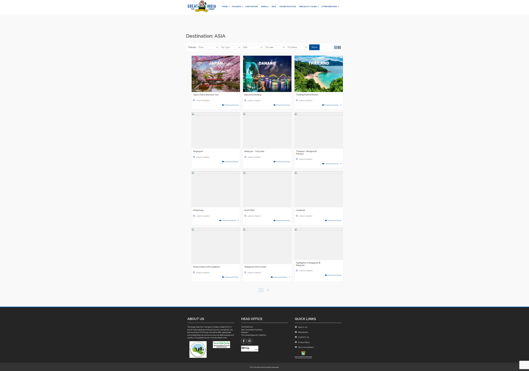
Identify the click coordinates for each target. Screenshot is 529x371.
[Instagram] (249, 341)
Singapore (198, 151)
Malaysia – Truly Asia (254, 151)
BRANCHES (303, 332)
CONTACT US (303, 337)
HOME (224, 6)
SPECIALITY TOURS (308, 6)
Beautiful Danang (252, 95)
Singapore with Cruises (255, 267)
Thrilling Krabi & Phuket (307, 95)
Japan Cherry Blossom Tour (206, 95)
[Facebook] (243, 341)
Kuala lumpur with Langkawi (206, 267)
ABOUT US (302, 327)
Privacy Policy (304, 342)
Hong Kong (198, 210)
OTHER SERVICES (329, 6)
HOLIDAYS (236, 6)
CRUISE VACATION (287, 6)
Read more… (223, 338)
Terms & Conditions (306, 347)
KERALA (264, 6)
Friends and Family (231, 105)
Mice (274, 6)
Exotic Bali (249, 210)
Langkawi (300, 210)
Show (314, 47)
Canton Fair (251, 6)
